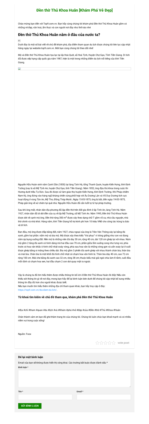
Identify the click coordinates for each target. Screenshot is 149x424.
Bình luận (23, 367)
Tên (20, 391)
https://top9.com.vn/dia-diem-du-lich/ (37, 290)
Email (80, 391)
